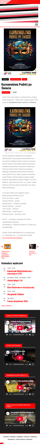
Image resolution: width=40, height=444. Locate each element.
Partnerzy (27, 437)
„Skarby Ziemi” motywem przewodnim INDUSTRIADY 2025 (5, 255)
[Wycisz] (30, 335)
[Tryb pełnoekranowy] (33, 335)
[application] (20, 327)
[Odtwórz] (7, 335)
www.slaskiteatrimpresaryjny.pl (12, 238)
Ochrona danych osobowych (24, 439)
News (24, 79)
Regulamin (20, 437)
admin (15, 92)
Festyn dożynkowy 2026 (17, 301)
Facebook (6, 437)
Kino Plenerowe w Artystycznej (20, 287)
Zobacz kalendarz (6, 306)
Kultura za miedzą (16, 79)
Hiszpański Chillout (15, 294)
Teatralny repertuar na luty (32, 253)
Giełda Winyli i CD (14, 280)
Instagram (13, 437)
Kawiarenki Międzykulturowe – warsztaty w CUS (20, 272)
